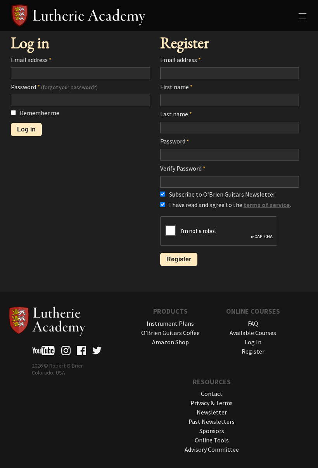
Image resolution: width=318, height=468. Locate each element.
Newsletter (212, 412)
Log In (253, 342)
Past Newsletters (211, 421)
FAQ (253, 323)
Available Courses (253, 333)
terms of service (267, 205)
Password (54, 87)
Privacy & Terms (211, 403)
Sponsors (211, 431)
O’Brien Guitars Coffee (170, 333)
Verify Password (183, 168)
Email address (31, 60)
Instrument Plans (170, 323)
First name (176, 87)
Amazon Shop (170, 342)
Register (253, 351)
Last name (176, 114)
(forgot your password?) (69, 87)
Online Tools (212, 440)
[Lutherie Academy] (159, 15)
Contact (212, 393)
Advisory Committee (212, 449)
